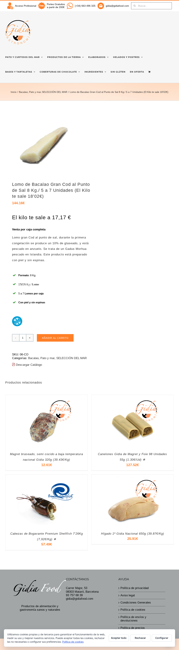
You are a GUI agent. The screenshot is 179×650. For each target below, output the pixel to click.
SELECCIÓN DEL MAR (71, 358)
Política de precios (132, 628)
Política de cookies (132, 609)
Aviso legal (127, 595)
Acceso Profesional (25, 5)
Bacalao (33, 358)
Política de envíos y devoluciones (133, 618)
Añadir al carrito (55, 338)
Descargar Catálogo (28, 364)
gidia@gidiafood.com (117, 5)
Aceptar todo (119, 637)
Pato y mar (47, 358)
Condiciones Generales (135, 602)
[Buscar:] (151, 5)
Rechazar (140, 637)
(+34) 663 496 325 (85, 5)
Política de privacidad (134, 588)
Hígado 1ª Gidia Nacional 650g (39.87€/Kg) (132, 533)
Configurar (161, 637)
